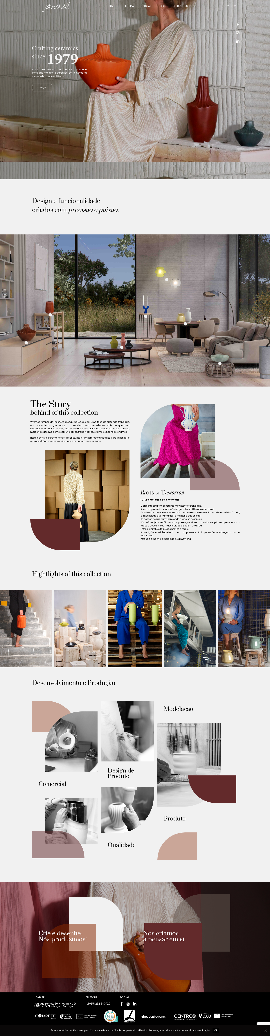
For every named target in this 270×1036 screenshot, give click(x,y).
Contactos (181, 6)
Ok (216, 1030)
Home (112, 6)
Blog (163, 6)
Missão (147, 6)
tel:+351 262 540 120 (97, 1003)
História (129, 6)
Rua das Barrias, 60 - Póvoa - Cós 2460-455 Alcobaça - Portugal (55, 1005)
